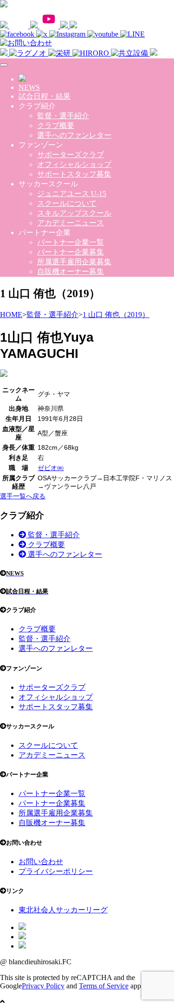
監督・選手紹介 (63, 116)
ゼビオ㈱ (51, 467)
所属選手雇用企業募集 (74, 262)
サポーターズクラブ (70, 155)
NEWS (29, 87)
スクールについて (67, 203)
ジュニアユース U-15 (71, 193)
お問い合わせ (41, 862)
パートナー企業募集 (70, 252)
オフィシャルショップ (74, 164)
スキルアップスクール (74, 213)
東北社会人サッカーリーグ (63, 910)
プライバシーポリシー (56, 871)
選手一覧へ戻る (22, 496)
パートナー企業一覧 (70, 242)
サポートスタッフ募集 (74, 174)
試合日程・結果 (45, 96)
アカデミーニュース (70, 223)
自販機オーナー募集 (70, 271)
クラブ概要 (55, 125)
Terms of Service (104, 986)
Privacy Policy (43, 986)
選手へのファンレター (74, 135)
